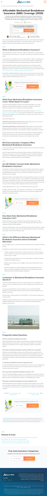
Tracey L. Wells (16, 36)
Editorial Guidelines (7, 418)
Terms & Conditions (23, 487)
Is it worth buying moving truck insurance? (15, 394)
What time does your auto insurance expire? (33, 394)
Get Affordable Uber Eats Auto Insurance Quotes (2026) (13, 439)
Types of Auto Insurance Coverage (10, 6)
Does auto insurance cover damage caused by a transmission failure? (18, 70)
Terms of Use (32, 32)
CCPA (29, 487)
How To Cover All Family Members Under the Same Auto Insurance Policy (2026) (19, 437)
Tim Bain (37, 36)
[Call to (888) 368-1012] (45, 1)
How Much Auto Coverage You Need (25, 6)
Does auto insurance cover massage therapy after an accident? (15, 442)
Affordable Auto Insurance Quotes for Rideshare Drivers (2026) (15, 441)
